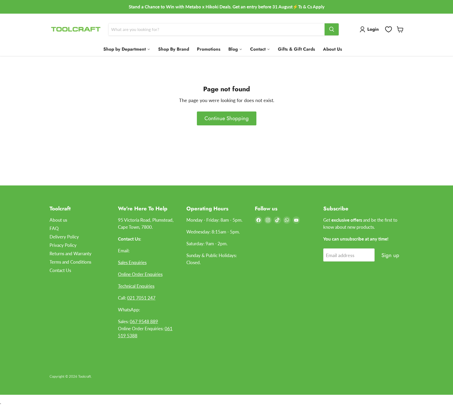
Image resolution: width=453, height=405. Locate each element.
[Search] (332, 29)
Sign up (390, 255)
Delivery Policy (64, 236)
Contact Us (60, 270)
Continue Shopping (226, 118)
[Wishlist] (388, 29)
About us (58, 220)
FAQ (54, 228)
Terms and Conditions (70, 262)
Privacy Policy (63, 245)
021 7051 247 (141, 298)
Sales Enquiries (132, 262)
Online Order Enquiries (140, 274)
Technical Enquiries (136, 286)
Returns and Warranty (70, 253)
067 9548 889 (144, 321)
